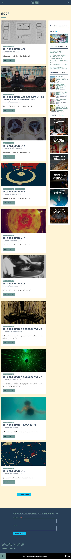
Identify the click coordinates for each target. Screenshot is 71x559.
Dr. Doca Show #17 (14, 238)
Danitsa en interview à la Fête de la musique (61, 86)
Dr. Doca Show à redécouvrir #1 (22, 377)
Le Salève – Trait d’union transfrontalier (62, 79)
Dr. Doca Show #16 (14, 283)
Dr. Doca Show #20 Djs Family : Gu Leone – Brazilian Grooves (23, 98)
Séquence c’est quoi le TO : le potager (62, 93)
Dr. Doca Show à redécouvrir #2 (22, 329)
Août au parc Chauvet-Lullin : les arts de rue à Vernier (62, 108)
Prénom (15, 525)
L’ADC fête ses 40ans (61, 100)
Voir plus (8, 60)
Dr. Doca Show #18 (14, 191)
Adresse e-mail (17, 517)
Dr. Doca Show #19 (14, 145)
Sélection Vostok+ (19, 189)
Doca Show (5, 46)
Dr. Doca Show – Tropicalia (19, 425)
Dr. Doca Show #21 (14, 49)
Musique (12, 46)
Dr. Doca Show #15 (14, 470)
